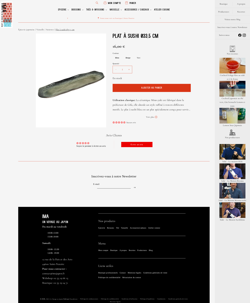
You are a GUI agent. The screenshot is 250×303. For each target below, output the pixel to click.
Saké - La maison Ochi (232, 161)
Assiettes (50, 29)
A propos (123, 250)
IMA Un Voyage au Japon (54, 299)
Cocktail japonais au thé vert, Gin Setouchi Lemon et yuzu (232, 102)
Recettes (132, 250)
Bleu (118, 58)
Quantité (116, 64)
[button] (63, 10)
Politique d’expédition (147, 299)
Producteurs (142, 250)
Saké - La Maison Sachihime (232, 219)
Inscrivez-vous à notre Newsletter (232, 27)
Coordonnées (161, 299)
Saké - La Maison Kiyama (232, 181)
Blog (151, 250)
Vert (138, 58)
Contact (123, 273)
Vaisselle (40, 29)
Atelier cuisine (154, 228)
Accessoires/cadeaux (138, 228)
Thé (117, 228)
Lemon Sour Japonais (232, 125)
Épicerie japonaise (26, 29)
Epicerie (101, 228)
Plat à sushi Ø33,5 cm (65, 29)
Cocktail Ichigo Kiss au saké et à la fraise (232, 77)
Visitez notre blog (232, 19)
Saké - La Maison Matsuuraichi (232, 200)
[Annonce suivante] (160, 18)
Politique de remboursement (89, 299)
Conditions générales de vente (155, 273)
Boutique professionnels (108, 273)
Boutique (114, 250)
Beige (129, 58)
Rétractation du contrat (131, 277)
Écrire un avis (137, 144)
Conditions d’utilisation (130, 299)
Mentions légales (134, 273)
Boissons (110, 228)
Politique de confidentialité (109, 277)
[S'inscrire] (134, 187)
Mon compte (103, 250)
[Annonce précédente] (67, 18)
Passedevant (74, 299)
